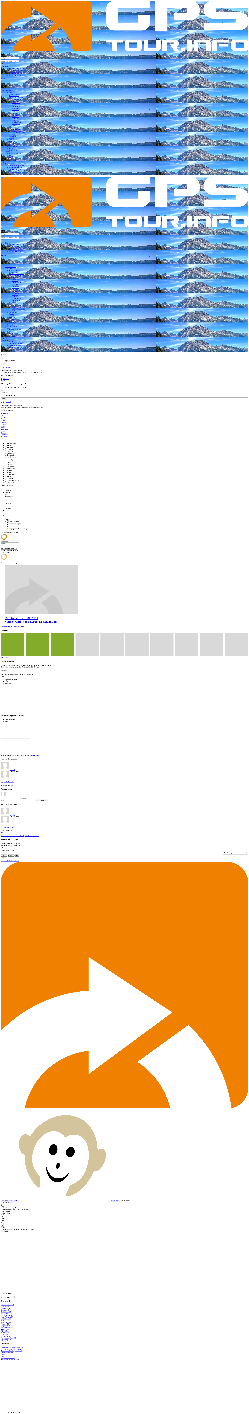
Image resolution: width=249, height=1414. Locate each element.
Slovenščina (4, 436)
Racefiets (15, 104)
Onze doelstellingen (15, 153)
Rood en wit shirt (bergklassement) (11, 1351)
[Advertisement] (124, 699)
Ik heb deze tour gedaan (10, 1208)
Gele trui (11, 148)
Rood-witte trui (13, 150)
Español (3, 422)
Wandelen (15, 110)
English (3, 420)
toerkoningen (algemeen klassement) (12, 1347)
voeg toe (4, 855)
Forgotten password (15, 75)
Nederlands (4, 429)
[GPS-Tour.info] (124, 51)
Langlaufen (15, 117)
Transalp (15, 101)
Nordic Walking (17, 122)
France (3, 626)
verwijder (10, 855)
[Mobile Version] (4, 657)
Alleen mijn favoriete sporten (16, 527)
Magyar (3, 426)
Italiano (3, 427)
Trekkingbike (16, 106)
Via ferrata (15, 111)
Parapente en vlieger (18, 132)
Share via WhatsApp (19, 836)
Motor (14, 125)
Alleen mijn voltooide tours (15, 525)
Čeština (3, 417)
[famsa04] (5, 770)
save (16, 855)
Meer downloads (115, 1201)
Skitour (9, 465)
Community (8, 145)
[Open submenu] (13, 145)
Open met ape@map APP (9, 1201)
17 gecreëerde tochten (7, 782)
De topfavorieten (14, 96)
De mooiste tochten (14, 94)
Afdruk (11, 157)
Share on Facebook (7, 836)
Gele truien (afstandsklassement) (11, 1349)
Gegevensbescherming (8, 1358)
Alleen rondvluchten (13, 521)
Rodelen (15, 118)
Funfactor (8, 508)
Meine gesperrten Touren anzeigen (17, 529)
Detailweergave (34, 755)
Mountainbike (16, 99)
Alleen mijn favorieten (14, 523)
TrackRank (8, 490)
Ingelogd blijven (10, 361)
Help (6, 66)
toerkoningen (13, 146)
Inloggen (3, 78)
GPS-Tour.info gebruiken (16, 68)
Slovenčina (4, 434)
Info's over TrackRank (15, 72)
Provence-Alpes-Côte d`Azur (15, 626)
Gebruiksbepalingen (7, 1352)
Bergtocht (15, 108)
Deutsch (3, 419)
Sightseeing (16, 129)
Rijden (14, 134)
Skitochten (15, 115)
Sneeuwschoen (17, 113)
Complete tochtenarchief (16, 97)
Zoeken (11, 92)
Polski (3, 431)
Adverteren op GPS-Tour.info (10, 1359)
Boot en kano (16, 131)
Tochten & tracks (10, 90)
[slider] (126, 502)
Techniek (7, 519)
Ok (2, 1231)
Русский (3, 433)
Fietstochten (16, 103)
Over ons (8, 152)
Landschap (8, 503)
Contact (11, 155)
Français (3, 424)
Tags (12, 850)
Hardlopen (15, 120)
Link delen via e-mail (32, 836)
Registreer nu (5, 379)
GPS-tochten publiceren (16, 70)
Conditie (7, 514)
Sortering (14, 563)
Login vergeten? (6, 367)
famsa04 (12, 770)
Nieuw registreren (10, 160)
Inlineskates (16, 124)
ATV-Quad (15, 127)
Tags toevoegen (5, 850)
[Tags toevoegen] (124, 853)
